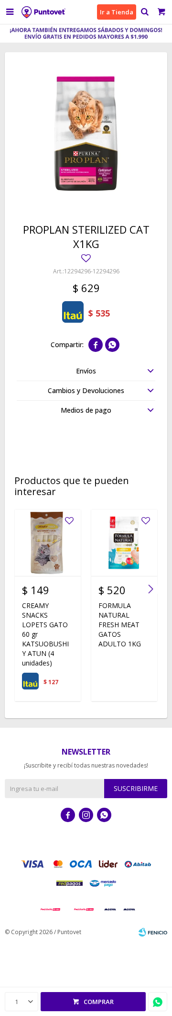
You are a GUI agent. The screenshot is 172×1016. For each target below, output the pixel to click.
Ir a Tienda (116, 12)
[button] (144, 12)
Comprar (99, 1001)
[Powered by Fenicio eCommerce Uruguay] (153, 932)
